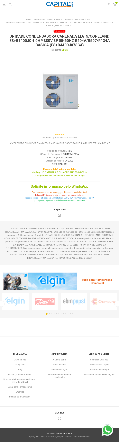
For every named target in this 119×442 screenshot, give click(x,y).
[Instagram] (59, 418)
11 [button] (70, 313)
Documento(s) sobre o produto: (59, 169)
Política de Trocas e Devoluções (99, 374)
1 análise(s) (47, 137)
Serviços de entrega (99, 369)
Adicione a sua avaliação (66, 137)
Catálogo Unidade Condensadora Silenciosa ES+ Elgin (59, 175)
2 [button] (49, 313)
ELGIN (65, 50)
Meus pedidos (59, 364)
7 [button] (61, 313)
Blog (20, 369)
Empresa (20, 392)
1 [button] (47, 314)
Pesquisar (20, 364)
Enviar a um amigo (59, 215)
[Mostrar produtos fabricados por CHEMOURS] (103, 301)
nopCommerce (65, 433)
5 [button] (56, 313)
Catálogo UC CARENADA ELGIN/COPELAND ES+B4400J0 (59, 172)
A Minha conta (59, 359)
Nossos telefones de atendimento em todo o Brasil (19, 380)
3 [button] (51, 313)
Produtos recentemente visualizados (59, 375)
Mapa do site (20, 359)
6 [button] (58, 313)
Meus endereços (59, 369)
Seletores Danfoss (99, 359)
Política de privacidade (19, 396)
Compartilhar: (59, 209)
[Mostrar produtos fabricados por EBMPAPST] (74, 301)
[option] (15, 301)
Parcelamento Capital (99, 364)
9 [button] (65, 313)
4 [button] (54, 313)
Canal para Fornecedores (20, 387)
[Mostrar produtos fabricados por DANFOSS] (45, 301)
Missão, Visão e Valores (19, 374)
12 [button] (72, 313)
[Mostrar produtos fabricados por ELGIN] (15, 301)
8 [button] (63, 313)
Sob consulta (59, 31)
